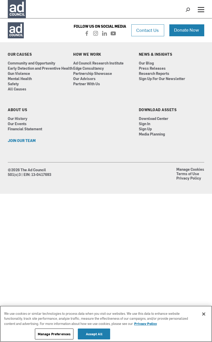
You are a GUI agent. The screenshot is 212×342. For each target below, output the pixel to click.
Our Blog (146, 63)
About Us (17, 110)
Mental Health (20, 79)
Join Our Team (22, 141)
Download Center (153, 119)
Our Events (17, 124)
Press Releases (152, 68)
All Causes (17, 89)
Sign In (144, 124)
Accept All (94, 334)
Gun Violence (19, 74)
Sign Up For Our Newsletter (162, 79)
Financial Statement (25, 129)
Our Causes (20, 54)
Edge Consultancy (88, 68)
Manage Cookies (190, 170)
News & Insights (155, 54)
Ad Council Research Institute (98, 63)
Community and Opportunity (31, 63)
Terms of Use (187, 174)
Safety (13, 84)
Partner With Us (86, 84)
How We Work (87, 54)
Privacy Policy (188, 178)
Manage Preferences (54, 334)
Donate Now (186, 29)
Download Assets (158, 110)
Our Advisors (84, 79)
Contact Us (147, 30)
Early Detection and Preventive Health (40, 68)
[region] (106, 324)
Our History (17, 119)
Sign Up (145, 129)
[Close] (203, 314)
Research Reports (154, 74)
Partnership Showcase (92, 74)
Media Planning (152, 134)
